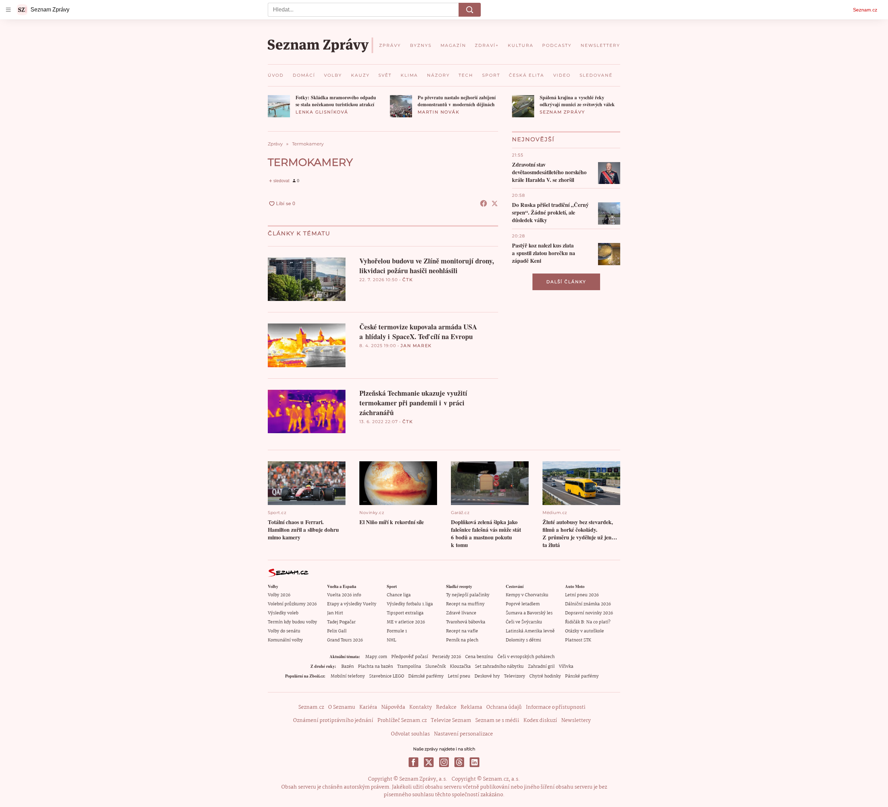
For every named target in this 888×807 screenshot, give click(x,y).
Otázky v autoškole (584, 631)
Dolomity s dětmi (523, 640)
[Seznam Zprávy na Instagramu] (444, 762)
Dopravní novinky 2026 (589, 613)
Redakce (446, 707)
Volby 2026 (279, 595)
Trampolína (409, 666)
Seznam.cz (865, 9)
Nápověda (393, 707)
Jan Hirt (335, 613)
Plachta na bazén (375, 666)
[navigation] (8, 9)
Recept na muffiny (465, 604)
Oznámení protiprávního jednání (333, 720)
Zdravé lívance (461, 613)
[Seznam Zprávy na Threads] (459, 762)
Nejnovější (533, 139)
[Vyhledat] (470, 10)
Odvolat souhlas (410, 734)
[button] (279, 106)
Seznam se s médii (497, 720)
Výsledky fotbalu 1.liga (410, 604)
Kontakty (420, 707)
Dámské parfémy (426, 676)
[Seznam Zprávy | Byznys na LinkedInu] (474, 762)
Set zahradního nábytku (499, 666)
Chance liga (399, 595)
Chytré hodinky (545, 676)
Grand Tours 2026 (345, 640)
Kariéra (368, 707)
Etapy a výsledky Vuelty (351, 604)
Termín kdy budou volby (292, 622)
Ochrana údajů (504, 707)
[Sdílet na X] (494, 203)
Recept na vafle (462, 631)
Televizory (514, 676)
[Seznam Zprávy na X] (429, 762)
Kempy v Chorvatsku (527, 595)
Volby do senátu (284, 631)
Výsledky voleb (283, 613)
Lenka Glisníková (322, 112)
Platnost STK (578, 640)
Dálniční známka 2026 (588, 604)
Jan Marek (416, 345)
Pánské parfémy (582, 676)
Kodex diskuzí (540, 720)
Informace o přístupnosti (556, 707)
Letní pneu (459, 676)
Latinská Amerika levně (530, 631)
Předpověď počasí (409, 657)
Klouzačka (460, 666)
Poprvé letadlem (523, 604)
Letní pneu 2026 (582, 595)
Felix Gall (337, 631)
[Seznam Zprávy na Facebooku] (413, 762)
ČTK (407, 279)
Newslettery (576, 720)
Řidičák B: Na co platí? (587, 622)
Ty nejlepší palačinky (467, 595)
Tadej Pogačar (341, 622)
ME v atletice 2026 (406, 622)
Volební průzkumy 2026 (292, 604)
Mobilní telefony (348, 676)
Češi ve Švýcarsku (524, 622)
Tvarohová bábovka (465, 622)
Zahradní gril (541, 666)
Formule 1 (397, 631)
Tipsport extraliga (405, 613)
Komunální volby (285, 640)
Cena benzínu (479, 657)
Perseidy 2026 (446, 657)
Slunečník (435, 666)
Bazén (347, 666)
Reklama (471, 707)
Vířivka (566, 666)
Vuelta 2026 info (344, 595)
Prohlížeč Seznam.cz (402, 720)
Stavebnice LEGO (386, 676)
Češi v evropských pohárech (526, 657)
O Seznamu (341, 707)
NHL (391, 640)
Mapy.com (376, 657)
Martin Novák (439, 112)
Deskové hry (487, 676)
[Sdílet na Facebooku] (483, 203)
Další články (566, 281)
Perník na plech (462, 640)
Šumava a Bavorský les (529, 613)
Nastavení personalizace (463, 734)
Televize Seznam (451, 720)
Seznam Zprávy (562, 112)
